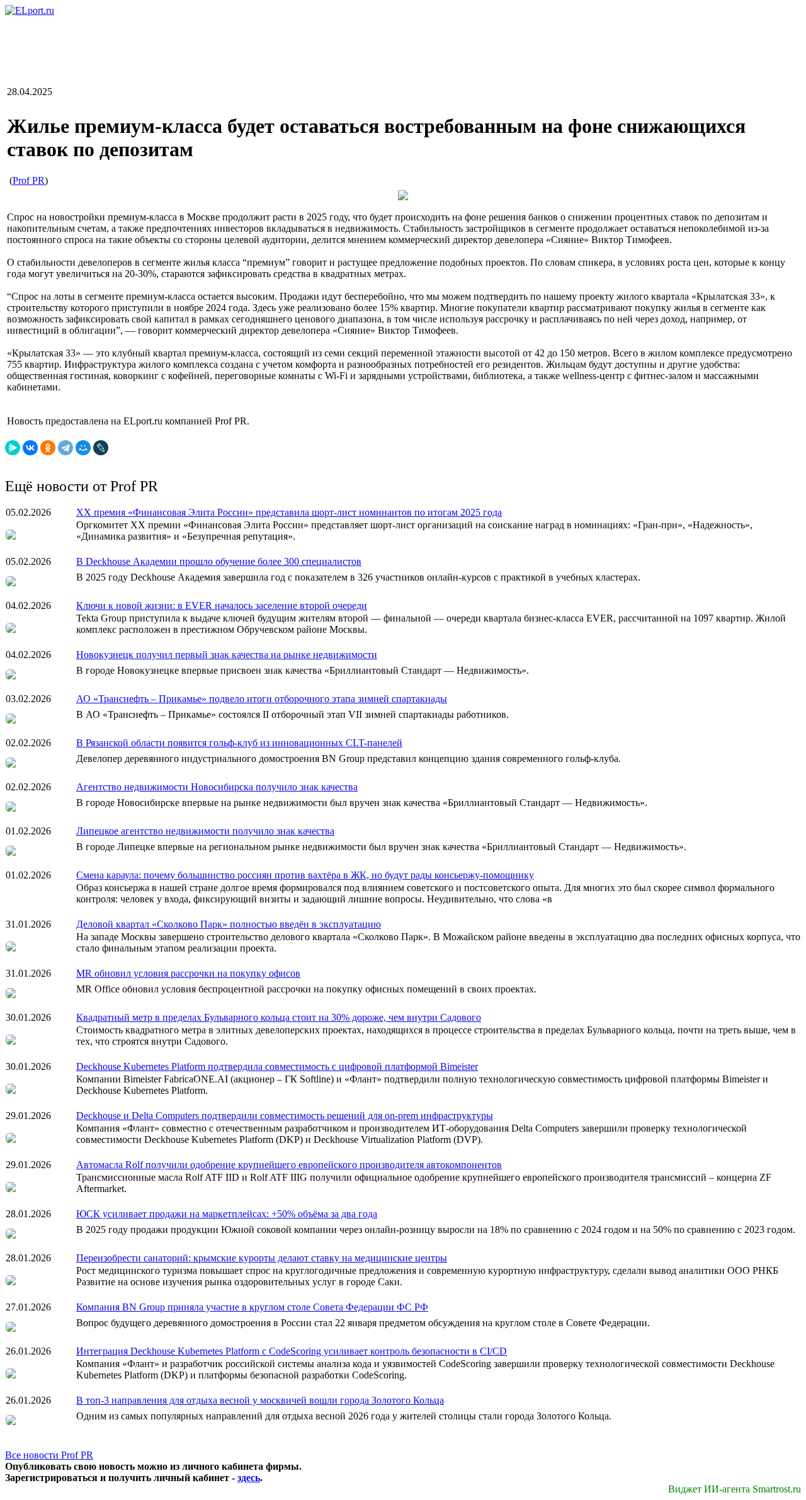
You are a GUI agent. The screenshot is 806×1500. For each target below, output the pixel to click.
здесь (248, 1477)
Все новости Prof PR (49, 1455)
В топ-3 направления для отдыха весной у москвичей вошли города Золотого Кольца (260, 1400)
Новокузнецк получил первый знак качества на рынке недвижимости (226, 654)
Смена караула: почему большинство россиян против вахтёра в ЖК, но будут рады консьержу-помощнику (305, 875)
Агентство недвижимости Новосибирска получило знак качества (217, 786)
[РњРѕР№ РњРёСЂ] (83, 447)
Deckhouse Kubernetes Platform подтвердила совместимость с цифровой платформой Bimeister (277, 1066)
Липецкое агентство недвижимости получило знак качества (205, 831)
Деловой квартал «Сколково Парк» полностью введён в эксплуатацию (228, 924)
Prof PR (29, 180)
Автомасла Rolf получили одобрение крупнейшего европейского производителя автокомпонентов (289, 1164)
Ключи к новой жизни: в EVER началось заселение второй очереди (221, 605)
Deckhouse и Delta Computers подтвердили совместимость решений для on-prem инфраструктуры (284, 1115)
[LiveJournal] (100, 447)
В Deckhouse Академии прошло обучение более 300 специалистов (218, 561)
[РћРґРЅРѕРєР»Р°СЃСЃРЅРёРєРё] (47, 447)
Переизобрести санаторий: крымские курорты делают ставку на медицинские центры (261, 1258)
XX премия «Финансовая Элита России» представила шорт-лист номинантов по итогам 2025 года (289, 512)
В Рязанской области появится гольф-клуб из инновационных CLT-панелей (239, 742)
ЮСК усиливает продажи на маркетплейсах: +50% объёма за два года (226, 1213)
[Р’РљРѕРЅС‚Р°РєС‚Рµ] (30, 447)
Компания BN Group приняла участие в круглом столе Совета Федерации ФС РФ (252, 1307)
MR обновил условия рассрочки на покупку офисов (188, 973)
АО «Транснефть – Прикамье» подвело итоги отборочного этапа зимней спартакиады (261, 698)
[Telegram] (65, 447)
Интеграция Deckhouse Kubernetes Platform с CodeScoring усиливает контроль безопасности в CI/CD (291, 1351)
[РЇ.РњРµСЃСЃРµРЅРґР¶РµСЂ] (12, 447)
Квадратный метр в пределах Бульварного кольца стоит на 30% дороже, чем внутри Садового (278, 1017)
